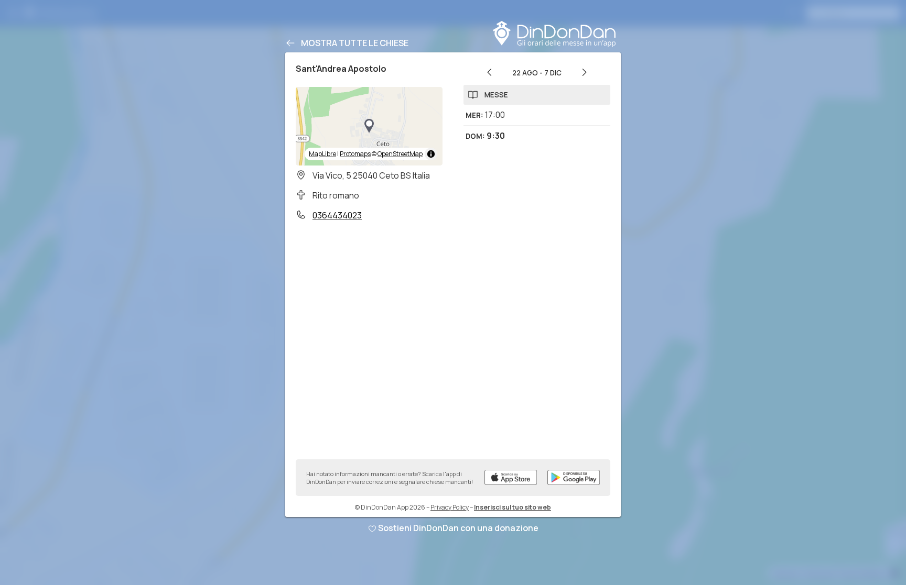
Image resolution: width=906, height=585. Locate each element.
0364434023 (337, 215)
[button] (369, 126)
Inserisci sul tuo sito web (512, 507)
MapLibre (322, 153)
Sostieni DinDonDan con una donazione (458, 528)
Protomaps (355, 153)
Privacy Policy (449, 507)
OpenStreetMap (400, 153)
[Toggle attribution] (431, 154)
